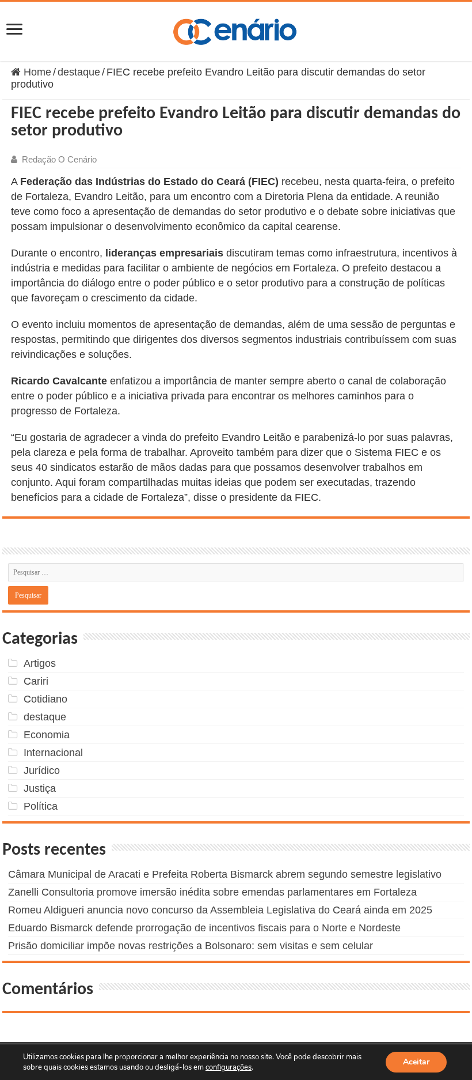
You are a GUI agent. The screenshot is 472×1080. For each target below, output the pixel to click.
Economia (47, 735)
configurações (228, 1067)
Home (36, 72)
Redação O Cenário (59, 159)
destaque (79, 72)
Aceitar (416, 1061)
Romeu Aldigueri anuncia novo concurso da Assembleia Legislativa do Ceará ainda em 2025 (220, 910)
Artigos (40, 663)
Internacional (53, 752)
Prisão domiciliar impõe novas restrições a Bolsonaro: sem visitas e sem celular (190, 945)
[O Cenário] (236, 29)
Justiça (40, 788)
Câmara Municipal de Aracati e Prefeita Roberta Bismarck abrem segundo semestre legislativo (224, 874)
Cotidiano (45, 699)
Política (41, 806)
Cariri (36, 681)
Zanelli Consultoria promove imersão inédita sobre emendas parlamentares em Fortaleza (212, 892)
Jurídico (42, 770)
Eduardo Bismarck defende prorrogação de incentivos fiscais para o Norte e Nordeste (204, 928)
